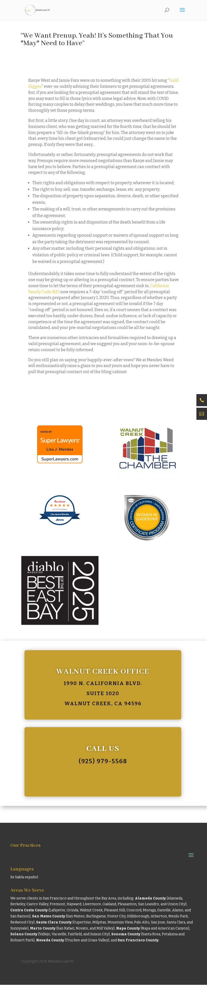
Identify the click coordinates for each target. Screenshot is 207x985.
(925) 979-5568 (103, 761)
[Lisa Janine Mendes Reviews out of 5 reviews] (60, 524)
